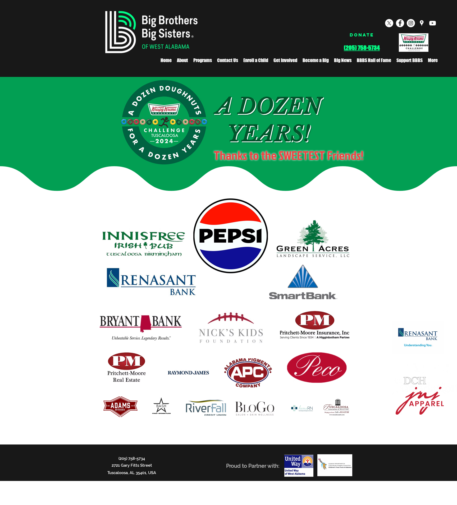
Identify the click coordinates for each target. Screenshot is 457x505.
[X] (389, 23)
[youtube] (432, 23)
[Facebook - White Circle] (400, 23)
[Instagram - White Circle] (411, 23)
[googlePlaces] (422, 23)
